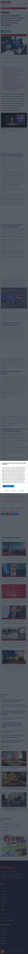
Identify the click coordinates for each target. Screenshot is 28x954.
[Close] (25, 463)
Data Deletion (6, 490)
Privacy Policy (21, 490)
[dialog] (14, 477)
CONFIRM (8, 486)
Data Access (14, 490)
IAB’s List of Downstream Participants (15, 482)
